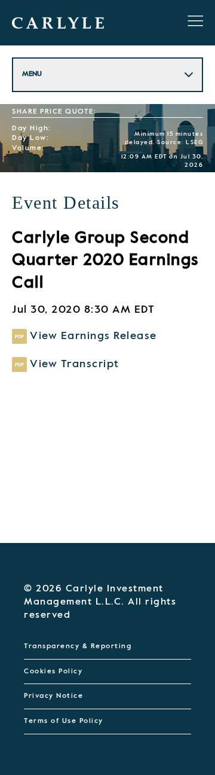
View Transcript (74, 363)
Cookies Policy (53, 671)
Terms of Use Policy (63, 721)
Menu (32, 74)
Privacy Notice (53, 696)
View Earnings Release (93, 336)
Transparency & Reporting (77, 646)
